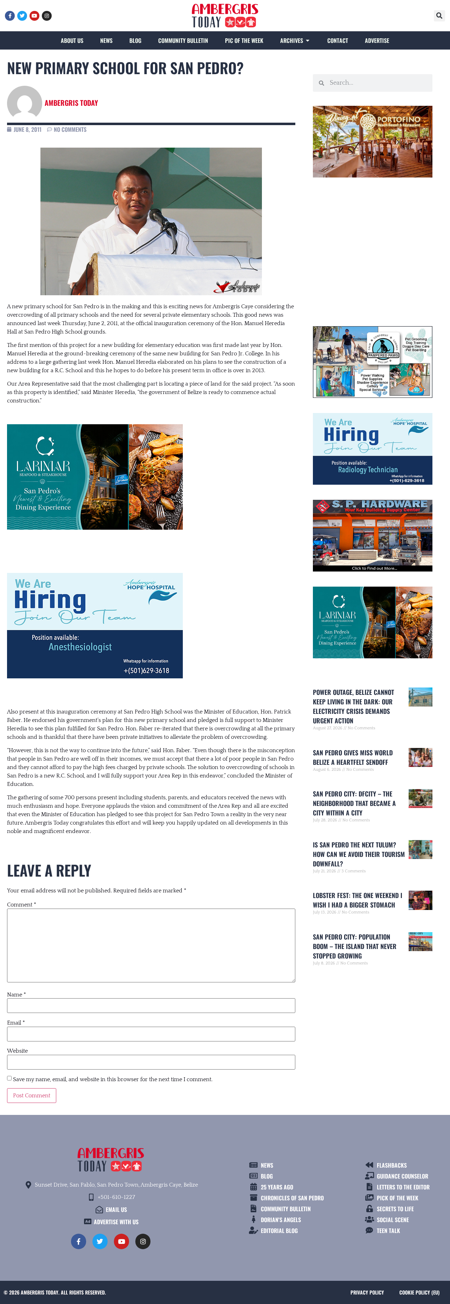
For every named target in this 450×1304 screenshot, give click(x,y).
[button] (439, 15)
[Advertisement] (372, 249)
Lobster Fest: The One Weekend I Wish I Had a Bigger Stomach (357, 900)
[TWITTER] (22, 16)
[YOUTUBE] (34, 16)
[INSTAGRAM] (47, 16)
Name (16, 995)
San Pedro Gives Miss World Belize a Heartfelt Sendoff (353, 757)
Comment (21, 905)
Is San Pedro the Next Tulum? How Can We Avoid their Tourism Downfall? (359, 854)
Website (17, 1051)
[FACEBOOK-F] (10, 16)
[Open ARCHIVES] (307, 40)
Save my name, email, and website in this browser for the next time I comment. (112, 1079)
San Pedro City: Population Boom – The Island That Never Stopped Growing (355, 946)
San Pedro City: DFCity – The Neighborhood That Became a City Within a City (354, 803)
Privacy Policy (367, 1292)
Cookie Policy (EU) (419, 1292)
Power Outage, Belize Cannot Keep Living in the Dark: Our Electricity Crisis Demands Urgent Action (353, 706)
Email (16, 1023)
